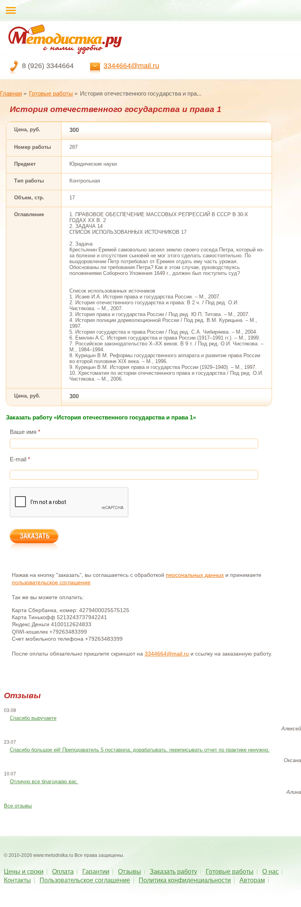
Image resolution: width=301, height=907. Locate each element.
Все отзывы (18, 806)
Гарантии (95, 871)
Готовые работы (51, 93)
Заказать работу (173, 871)
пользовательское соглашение (51, 582)
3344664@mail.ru (131, 66)
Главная (11, 93)
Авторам (252, 880)
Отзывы (129, 871)
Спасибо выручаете (33, 718)
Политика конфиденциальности (185, 880)
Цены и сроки (24, 871)
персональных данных (195, 575)
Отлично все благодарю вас (44, 781)
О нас (270, 871)
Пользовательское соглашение (85, 880)
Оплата (63, 871)
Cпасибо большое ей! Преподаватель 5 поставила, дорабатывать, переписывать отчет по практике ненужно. (140, 750)
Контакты (17, 880)
